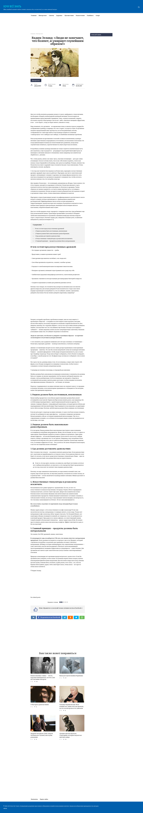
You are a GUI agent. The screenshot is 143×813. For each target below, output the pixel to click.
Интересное (43, 15)
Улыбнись (90, 15)
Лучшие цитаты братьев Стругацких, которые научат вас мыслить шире (70, 735)
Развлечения (80, 15)
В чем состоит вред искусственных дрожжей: (49, 228)
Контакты (34, 799)
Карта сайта (44, 799)
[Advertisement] (67, 26)
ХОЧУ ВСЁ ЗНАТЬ (12, 6)
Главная (33, 15)
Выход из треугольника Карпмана (71, 676)
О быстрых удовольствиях (40, 704)
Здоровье (59, 15)
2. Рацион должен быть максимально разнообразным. (52, 233)
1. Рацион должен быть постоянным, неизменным (51, 231)
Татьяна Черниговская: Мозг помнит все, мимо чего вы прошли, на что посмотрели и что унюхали (71, 706)
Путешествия (69, 15)
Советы (51, 15)
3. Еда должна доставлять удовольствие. (47, 236)
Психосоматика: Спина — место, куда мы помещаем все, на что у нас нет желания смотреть (43, 677)
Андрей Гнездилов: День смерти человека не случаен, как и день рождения (42, 735)
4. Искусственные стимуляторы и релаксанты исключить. (54, 238)
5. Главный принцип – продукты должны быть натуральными (55, 241)
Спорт (98, 15)
